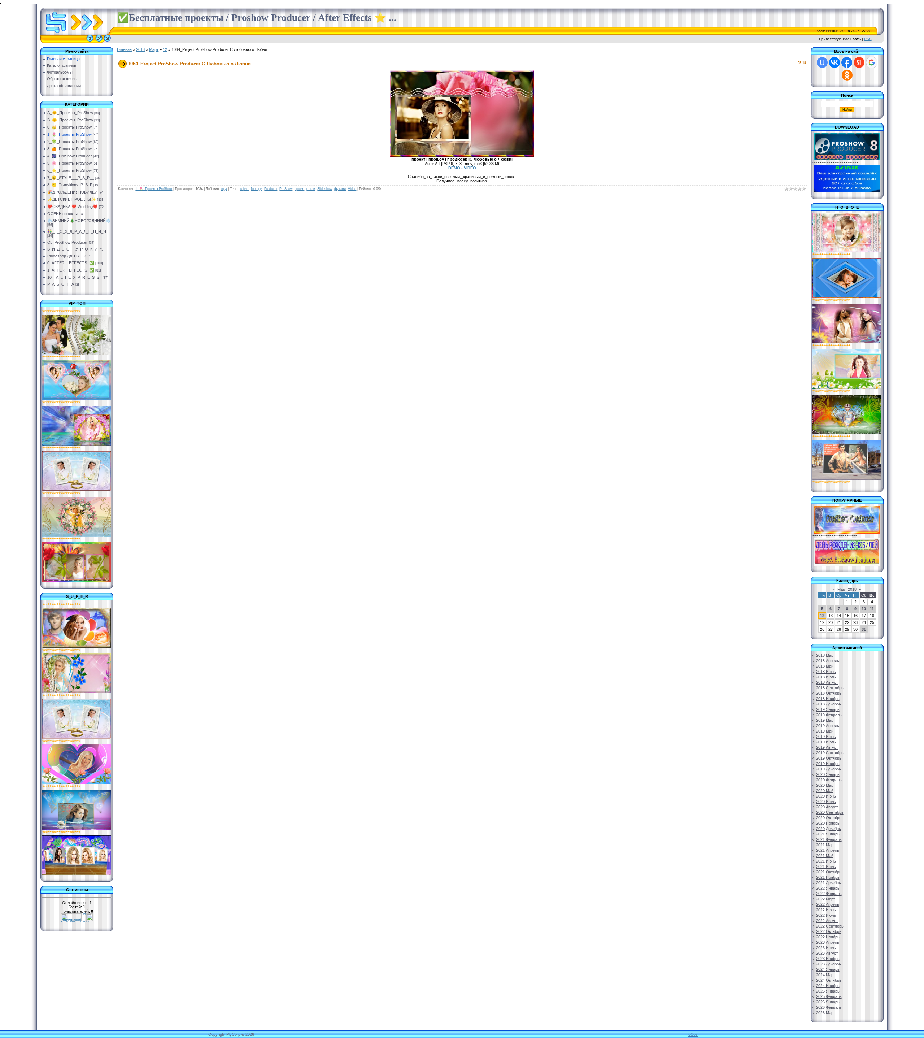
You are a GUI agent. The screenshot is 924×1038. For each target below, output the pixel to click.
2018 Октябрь (828, 693)
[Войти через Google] (871, 62)
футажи (340, 189)
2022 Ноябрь (828, 937)
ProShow (285, 189)
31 (864, 629)
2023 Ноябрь (828, 958)
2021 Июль (826, 866)
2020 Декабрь (828, 828)
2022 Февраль (829, 893)
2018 (140, 49)
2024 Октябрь (828, 980)
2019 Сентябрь (830, 753)
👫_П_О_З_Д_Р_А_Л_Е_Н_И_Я (76, 231)
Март (153, 49)
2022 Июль (826, 915)
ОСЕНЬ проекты (62, 214)
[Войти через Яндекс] (859, 62)
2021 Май (824, 856)
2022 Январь (828, 888)
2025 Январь (828, 991)
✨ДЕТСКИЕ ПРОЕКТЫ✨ (71, 199)
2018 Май (824, 666)
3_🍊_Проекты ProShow (69, 149)
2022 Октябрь (828, 931)
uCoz (693, 1034)
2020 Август (827, 807)
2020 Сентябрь (830, 812)
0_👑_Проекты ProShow (69, 127)
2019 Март (825, 720)
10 (864, 609)
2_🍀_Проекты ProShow (69, 141)
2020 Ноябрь (828, 823)
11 (872, 609)
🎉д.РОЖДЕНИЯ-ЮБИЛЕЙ (72, 192)
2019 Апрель (827, 726)
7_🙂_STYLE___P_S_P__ (70, 177)
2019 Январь (828, 709)
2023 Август (827, 953)
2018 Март (825, 655)
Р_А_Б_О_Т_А (60, 284)
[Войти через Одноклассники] (847, 75)
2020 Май (824, 791)
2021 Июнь (826, 861)
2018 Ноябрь (828, 698)
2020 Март (825, 785)
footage (256, 189)
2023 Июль (826, 948)
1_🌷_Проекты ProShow (69, 134)
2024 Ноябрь (828, 985)
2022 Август (827, 920)
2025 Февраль (829, 996)
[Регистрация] (99, 41)
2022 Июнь (826, 910)
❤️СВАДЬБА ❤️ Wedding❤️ (72, 206)
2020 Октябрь (828, 818)
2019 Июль (826, 742)
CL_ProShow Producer (67, 242)
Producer (270, 189)
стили (310, 189)
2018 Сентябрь (830, 688)
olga (224, 189)
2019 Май (824, 731)
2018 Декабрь (828, 704)
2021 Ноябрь (828, 877)
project (244, 189)
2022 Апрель (827, 904)
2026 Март (825, 1013)
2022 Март (825, 899)
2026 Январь (828, 1002)
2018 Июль (826, 677)
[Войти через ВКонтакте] (834, 62)
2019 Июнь (826, 736)
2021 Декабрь (828, 883)
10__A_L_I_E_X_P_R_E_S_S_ (74, 277)
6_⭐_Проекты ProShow (69, 170)
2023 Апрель (827, 942)
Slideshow (324, 189)
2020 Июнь (826, 796)
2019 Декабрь (828, 769)
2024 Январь (828, 969)
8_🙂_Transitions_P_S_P (69, 185)
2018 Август (827, 682)
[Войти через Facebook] (846, 62)
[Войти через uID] (822, 62)
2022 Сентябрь (830, 926)
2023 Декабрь (828, 964)
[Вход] (107, 41)
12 (165, 49)
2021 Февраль (829, 839)
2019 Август (827, 747)
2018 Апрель (827, 661)
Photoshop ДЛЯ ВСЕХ (67, 256)
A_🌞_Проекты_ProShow (70, 112)
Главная (124, 49)
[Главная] (89, 41)
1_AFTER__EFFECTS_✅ (70, 270)
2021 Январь (828, 834)
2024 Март (825, 975)
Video (352, 189)
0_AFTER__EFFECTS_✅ (70, 263)
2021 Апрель (827, 850)
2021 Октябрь (828, 872)
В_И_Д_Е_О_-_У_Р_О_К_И (72, 249)
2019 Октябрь (828, 758)
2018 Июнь (826, 671)
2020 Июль (826, 801)
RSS (868, 39)
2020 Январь (828, 774)
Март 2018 (847, 589)
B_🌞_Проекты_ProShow (70, 120)
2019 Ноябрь (828, 763)
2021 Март (825, 845)
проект (299, 189)
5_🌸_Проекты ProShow (69, 163)
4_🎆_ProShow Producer (69, 156)
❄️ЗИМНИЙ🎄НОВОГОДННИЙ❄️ (79, 220)
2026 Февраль (829, 1007)
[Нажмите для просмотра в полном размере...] (462, 155)
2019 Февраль (829, 715)
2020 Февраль (829, 780)
